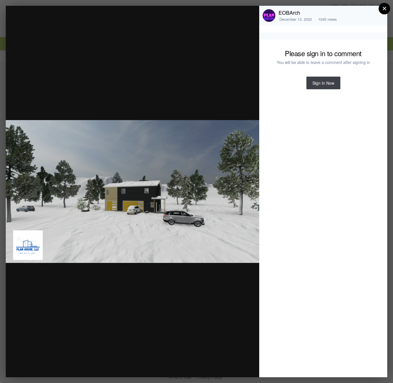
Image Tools (201, 366)
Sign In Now (323, 83)
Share (240, 366)
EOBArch (289, 12)
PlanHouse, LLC (57, 21)
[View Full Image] (249, 16)
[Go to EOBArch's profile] (269, 15)
